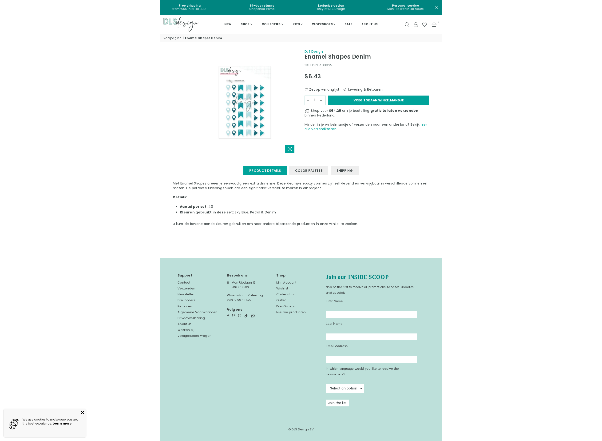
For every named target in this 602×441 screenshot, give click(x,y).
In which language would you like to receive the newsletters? (362, 371)
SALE (348, 24)
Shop (245, 24)
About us (369, 24)
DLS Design (314, 51)
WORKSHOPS (322, 24)
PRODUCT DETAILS (265, 170)
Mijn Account (286, 282)
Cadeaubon (286, 294)
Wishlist (282, 288)
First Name (334, 301)
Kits (296, 24)
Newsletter (186, 294)
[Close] (82, 412)
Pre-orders (186, 300)
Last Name (334, 323)
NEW (228, 24)
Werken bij (186, 330)
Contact (184, 282)
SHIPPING (345, 170)
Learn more (62, 423)
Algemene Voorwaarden (198, 312)
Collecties (271, 24)
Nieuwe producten (291, 312)
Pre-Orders (285, 306)
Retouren (185, 306)
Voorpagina (172, 38)
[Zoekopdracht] (407, 24)
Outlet (281, 300)
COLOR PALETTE (308, 170)
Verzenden (186, 288)
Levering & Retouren (365, 89)
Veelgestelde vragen (194, 335)
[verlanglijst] (424, 24)
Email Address (337, 346)
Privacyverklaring (191, 318)
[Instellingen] (416, 24)
